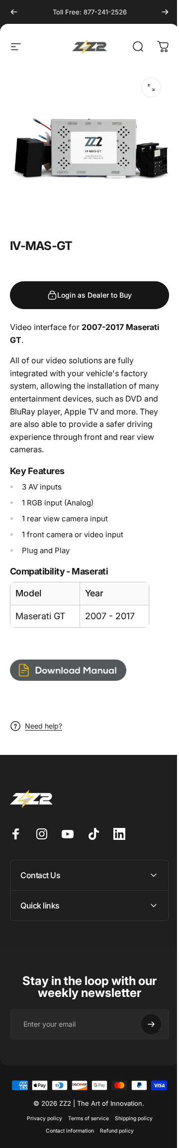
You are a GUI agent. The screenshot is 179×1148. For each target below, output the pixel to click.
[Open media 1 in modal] (151, 87)
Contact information (66, 1139)
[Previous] (14, 12)
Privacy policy (40, 1127)
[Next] (165, 12)
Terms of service (84, 1127)
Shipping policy (130, 1127)
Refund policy (113, 1139)
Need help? (43, 726)
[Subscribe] (144, 1017)
